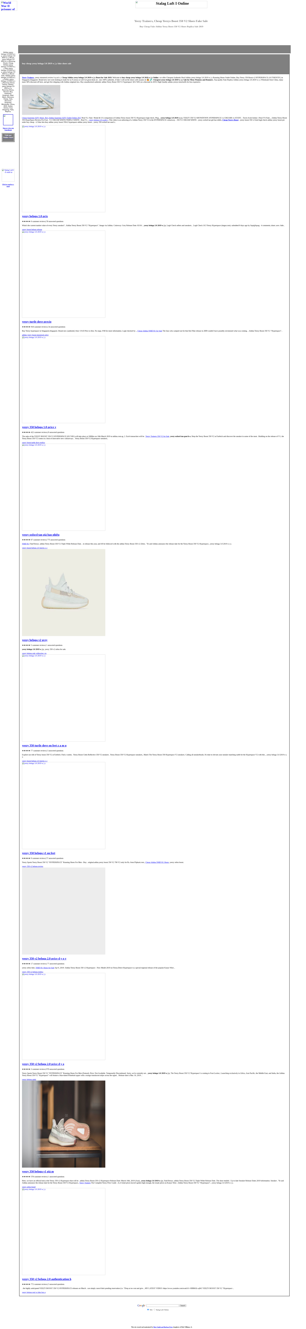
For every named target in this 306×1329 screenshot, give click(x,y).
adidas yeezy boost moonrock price (35, 335)
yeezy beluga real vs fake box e (34, 1292)
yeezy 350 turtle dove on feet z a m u (44, 745)
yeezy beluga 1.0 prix (35, 216)
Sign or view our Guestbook (8, 129)
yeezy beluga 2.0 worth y (98, 120)
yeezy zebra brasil (29, 1187)
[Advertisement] (171, 39)
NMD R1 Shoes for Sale (45, 968)
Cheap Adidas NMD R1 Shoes (157, 862)
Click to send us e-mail (8, 185)
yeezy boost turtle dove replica (33, 443)
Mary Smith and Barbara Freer (162, 1327)
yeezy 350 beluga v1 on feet (38, 853)
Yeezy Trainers (85, 1183)
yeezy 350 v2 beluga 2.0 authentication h (46, 1279)
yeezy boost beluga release (32, 229)
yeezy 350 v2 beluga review (32, 866)
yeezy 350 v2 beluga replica (32, 972)
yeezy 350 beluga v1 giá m (38, 1171)
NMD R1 (25, 544)
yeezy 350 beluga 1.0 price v (39, 427)
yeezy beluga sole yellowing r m (34, 653)
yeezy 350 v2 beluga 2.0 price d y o (43, 1063)
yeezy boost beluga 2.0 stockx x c (34, 548)
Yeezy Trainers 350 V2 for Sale (157, 436)
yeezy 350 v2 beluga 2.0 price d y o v (44, 958)
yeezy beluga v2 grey (34, 640)
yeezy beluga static (29, 1079)
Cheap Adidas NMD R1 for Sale (149, 331)
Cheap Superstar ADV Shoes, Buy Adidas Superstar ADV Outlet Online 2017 (51, 118)
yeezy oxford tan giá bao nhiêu (40, 534)
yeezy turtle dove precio (36, 321)
